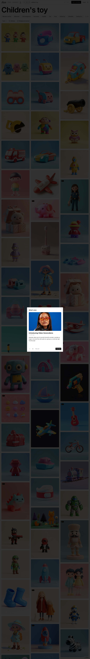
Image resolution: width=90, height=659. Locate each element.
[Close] (61, 309)
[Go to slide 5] (47, 329)
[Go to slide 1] (42, 329)
